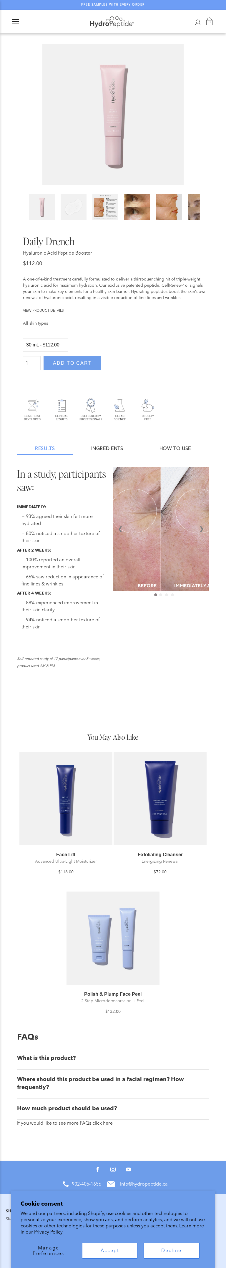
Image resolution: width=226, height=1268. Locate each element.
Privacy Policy (48, 1232)
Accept (110, 1250)
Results (45, 448)
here (108, 1123)
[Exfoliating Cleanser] (160, 798)
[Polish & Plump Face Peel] (113, 938)
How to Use (175, 448)
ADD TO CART (72, 363)
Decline (171, 1250)
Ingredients (107, 448)
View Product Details (43, 310)
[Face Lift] (65, 798)
